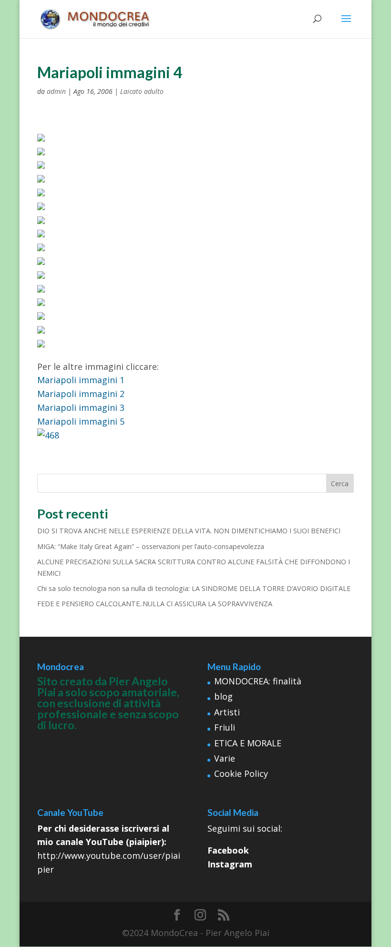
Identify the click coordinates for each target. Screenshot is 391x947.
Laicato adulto (142, 91)
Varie (224, 758)
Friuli (224, 727)
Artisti (227, 712)
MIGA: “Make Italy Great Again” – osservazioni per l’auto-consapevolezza (150, 546)
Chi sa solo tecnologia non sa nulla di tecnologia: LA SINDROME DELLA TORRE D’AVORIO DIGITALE (193, 588)
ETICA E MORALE (247, 743)
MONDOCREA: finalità (257, 681)
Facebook (228, 850)
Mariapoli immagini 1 (80, 380)
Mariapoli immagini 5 (80, 421)
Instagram (229, 864)
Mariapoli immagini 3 (80, 407)
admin (56, 91)
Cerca (340, 483)
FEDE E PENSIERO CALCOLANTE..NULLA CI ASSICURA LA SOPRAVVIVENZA (154, 603)
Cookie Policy (241, 773)
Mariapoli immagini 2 (80, 393)
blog (223, 696)
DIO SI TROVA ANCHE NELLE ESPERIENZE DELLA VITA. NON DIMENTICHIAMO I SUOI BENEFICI (188, 530)
